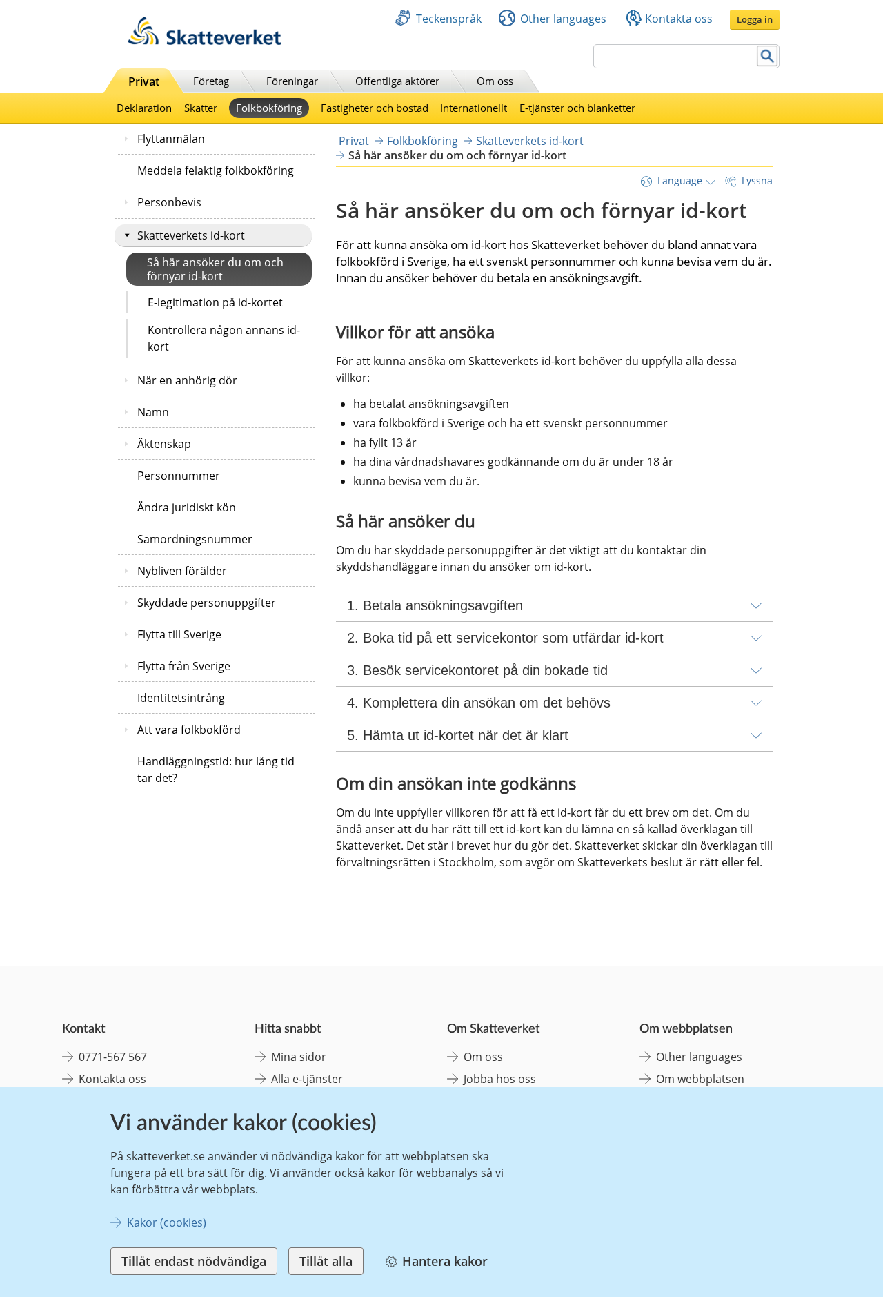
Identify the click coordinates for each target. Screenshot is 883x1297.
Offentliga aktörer (397, 81)
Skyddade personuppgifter (206, 602)
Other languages (563, 18)
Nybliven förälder (182, 570)
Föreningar (292, 81)
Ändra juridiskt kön (186, 507)
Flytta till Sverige (179, 634)
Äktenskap (164, 443)
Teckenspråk (449, 18)
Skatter (200, 108)
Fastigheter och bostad (374, 108)
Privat (143, 81)
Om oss (495, 81)
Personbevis (169, 202)
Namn (153, 412)
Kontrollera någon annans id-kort (224, 338)
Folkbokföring (269, 108)
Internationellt (473, 108)
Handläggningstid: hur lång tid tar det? (216, 770)
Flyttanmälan (171, 138)
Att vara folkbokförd (189, 729)
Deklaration (144, 108)
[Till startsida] (204, 41)
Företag (211, 81)
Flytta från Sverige (183, 666)
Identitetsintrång (181, 697)
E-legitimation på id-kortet (215, 302)
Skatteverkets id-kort (191, 235)
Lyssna (757, 180)
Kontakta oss (679, 18)
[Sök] (767, 56)
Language (679, 180)
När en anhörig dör (187, 380)
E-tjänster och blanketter (577, 108)
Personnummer (178, 475)
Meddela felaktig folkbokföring (215, 170)
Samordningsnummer (194, 539)
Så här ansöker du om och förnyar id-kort (215, 269)
